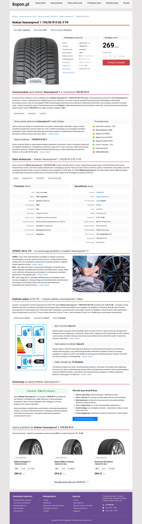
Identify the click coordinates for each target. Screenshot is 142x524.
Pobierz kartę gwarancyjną (84, 419)
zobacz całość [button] (53, 134)
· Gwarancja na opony (50, 508)
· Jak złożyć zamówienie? (21, 503)
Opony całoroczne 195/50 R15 (48, 16)
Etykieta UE (66, 65)
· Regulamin (76, 511)
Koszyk (126, 3)
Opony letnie (40, 3)
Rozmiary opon (112, 3)
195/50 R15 (100, 192)
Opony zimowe (56, 3)
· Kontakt (46, 511)
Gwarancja (65, 62)
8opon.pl (20, 4)
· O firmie (76, 500)
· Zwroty (45, 500)
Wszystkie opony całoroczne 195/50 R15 (70, 482)
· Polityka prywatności (80, 508)
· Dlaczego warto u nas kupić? (83, 505)
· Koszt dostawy (18, 508)
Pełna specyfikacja (68, 72)
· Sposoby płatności (19, 505)
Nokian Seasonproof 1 (67, 16)
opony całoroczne (102, 196)
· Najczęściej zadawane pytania (53, 505)
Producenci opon (94, 3)
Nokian (98, 205)
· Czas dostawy (18, 511)
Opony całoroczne (75, 3)
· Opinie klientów (78, 503)
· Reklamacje (47, 503)
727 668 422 (109, 505)
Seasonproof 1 (101, 213)
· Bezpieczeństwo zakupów (22, 500)
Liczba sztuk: (107, 52)
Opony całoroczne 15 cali (28, 16)
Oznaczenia (66, 69)
